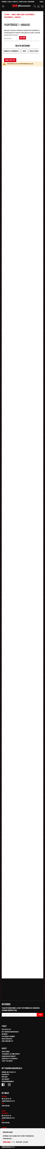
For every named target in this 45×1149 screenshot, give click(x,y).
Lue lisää (25, 1142)
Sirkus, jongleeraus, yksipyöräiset (23, 15)
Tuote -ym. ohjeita (7, 1061)
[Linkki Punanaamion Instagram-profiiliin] (9, 1084)
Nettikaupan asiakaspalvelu (10, 1032)
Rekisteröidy (5, 1052)
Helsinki (4, 1096)
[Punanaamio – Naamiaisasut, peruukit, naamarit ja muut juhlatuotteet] (21, 6)
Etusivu (6, 15)
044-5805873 (5, 1079)
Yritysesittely (6, 1029)
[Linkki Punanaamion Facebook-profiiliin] (3, 1084)
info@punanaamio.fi (8, 1082)
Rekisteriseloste (7, 1039)
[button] (42, 2)
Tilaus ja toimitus (13, 2)
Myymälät (4, 2)
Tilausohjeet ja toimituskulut (11, 1054)
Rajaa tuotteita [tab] (10, 60)
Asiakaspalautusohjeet (9, 1056)
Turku (3, 1111)
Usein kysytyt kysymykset (10, 1059)
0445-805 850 (5, 1106)
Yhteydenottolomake (8, 1036)
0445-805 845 (5, 1123)
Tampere (4, 1128)
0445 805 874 (5, 1075)
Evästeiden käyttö (7, 1041)
